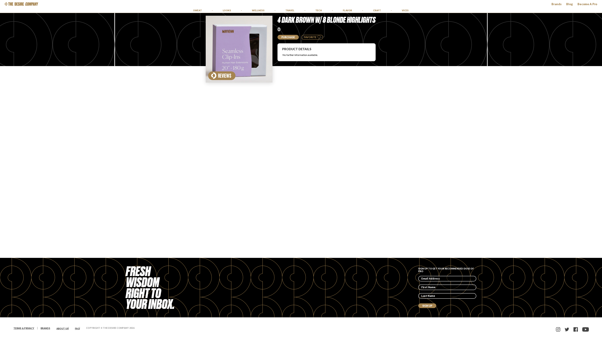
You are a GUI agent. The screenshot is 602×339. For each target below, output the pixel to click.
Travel (289, 10)
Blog (569, 4)
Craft (377, 10)
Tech (318, 10)
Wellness (258, 10)
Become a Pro (587, 4)
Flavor (347, 10)
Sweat (197, 10)
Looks (227, 10)
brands (557, 4)
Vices (405, 10)
